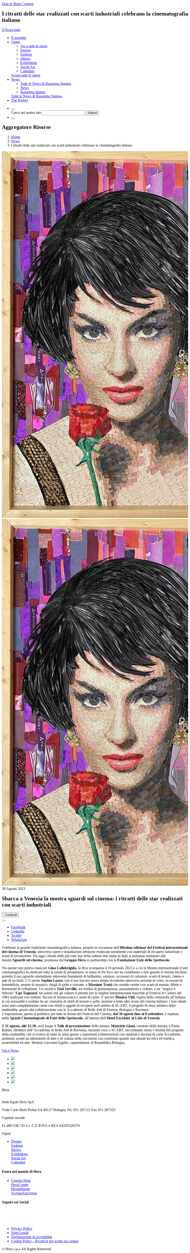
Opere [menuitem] (15, 42)
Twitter (16, 935)
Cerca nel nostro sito (26, 113)
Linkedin (17, 931)
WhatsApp (19, 940)
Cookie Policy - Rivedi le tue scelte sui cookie (44, 1241)
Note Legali (19, 1233)
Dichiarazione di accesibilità (31, 1237)
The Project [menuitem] (19, 100)
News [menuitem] (15, 79)
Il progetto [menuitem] (18, 38)
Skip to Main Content (17, 4)
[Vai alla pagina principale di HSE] (11, 30)
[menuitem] (34, 46)
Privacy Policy (21, 1229)
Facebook (18, 927)
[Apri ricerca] (13, 109)
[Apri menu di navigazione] (13, 118)
